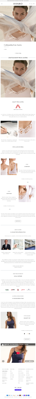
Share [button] (6, 49)
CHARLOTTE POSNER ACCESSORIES (29, 377)
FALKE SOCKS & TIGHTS (28, 381)
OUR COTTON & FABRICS (4, 381)
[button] (2, 4)
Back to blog (18, 53)
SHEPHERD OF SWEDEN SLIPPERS (29, 384)
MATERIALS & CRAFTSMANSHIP (4, 377)
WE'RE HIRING (4, 383)
